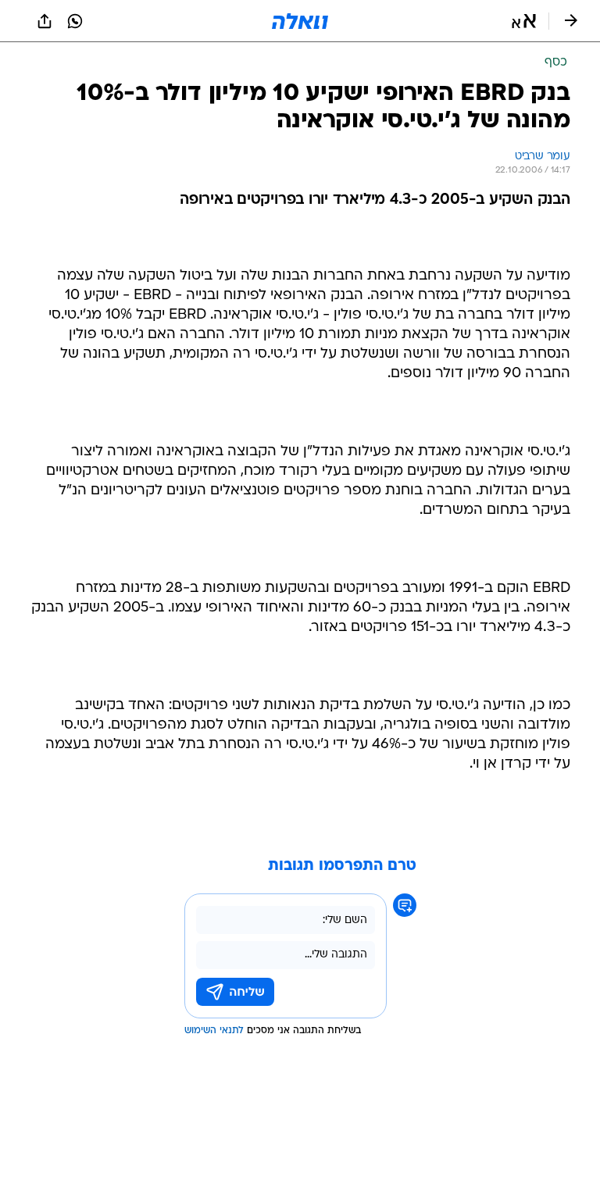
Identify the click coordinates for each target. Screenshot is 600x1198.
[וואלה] (300, 21)
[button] (524, 21)
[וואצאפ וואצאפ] (75, 21)
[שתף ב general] (44, 21)
